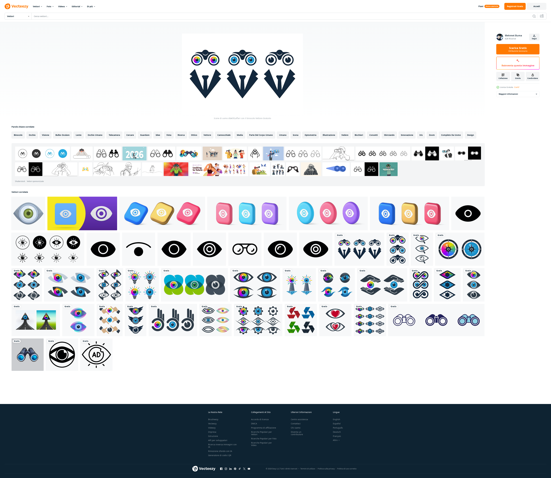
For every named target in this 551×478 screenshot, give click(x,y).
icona (295, 135)
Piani (480, 6)
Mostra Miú (388, 169)
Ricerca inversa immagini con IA (222, 445)
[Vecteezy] (16, 6)
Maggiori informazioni (508, 94)
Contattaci (296, 423)
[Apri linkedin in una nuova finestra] (230, 468)
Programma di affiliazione (263, 427)
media (240, 135)
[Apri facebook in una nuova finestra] (221, 468)
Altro (335, 440)
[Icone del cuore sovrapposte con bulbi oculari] (194, 285)
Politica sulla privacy (326, 468)
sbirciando (389, 135)
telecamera (114, 135)
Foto (49, 6)
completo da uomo (451, 135)
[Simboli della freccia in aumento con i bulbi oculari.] (36, 320)
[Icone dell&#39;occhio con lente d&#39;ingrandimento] (422, 249)
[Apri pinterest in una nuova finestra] (235, 468)
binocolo (18, 135)
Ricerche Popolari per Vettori (261, 433)
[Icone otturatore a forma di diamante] (447, 285)
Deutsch (337, 432)
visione (45, 135)
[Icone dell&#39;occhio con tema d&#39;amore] (335, 320)
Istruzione (213, 436)
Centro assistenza (299, 419)
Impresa (212, 432)
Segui (534, 38)
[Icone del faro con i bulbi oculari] (299, 285)
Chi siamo (295, 427)
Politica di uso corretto (347, 468)
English (336, 419)
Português (338, 427)
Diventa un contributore (297, 433)
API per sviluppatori (217, 440)
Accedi (536, 6)
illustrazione (329, 135)
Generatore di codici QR (219, 455)
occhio (32, 135)
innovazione (407, 135)
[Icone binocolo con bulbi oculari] (398, 249)
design (470, 135)
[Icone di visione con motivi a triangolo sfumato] (301, 320)
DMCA (254, 423)
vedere (344, 135)
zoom (432, 135)
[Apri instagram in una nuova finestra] (226, 468)
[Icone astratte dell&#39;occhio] (27, 285)
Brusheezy (213, 419)
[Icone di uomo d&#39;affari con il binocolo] (359, 249)
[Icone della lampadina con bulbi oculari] (142, 285)
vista (168, 135)
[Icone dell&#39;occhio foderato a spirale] (215, 320)
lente (78, 135)
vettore (207, 135)
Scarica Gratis (517, 49)
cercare (130, 135)
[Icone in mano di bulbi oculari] (382, 285)
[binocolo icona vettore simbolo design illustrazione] (244, 249)
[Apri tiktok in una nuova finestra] (240, 468)
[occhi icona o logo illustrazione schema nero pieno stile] (62, 354)
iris (421, 135)
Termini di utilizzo (307, 468)
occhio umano (95, 135)
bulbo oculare (62, 135)
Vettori (36, 6)
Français (337, 436)
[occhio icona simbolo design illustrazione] (467, 213)
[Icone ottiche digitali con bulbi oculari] (78, 320)
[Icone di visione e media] (135, 320)
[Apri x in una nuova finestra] (244, 468)
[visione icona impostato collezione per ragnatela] (48, 249)
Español (337, 423)
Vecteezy (212, 423)
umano (283, 135)
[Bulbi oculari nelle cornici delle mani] (110, 320)
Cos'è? (516, 87)
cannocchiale (223, 135)
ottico (194, 135)
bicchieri (359, 135)
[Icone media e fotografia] (110, 285)
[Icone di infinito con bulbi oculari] (421, 285)
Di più (90, 6)
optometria (310, 135)
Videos (61, 6)
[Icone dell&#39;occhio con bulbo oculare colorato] (255, 285)
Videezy (212, 427)
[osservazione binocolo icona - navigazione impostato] (436, 320)
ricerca (181, 135)
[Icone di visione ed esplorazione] (459, 249)
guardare (144, 135)
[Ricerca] (534, 16)
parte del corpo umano (261, 135)
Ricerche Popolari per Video (261, 444)
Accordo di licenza (260, 419)
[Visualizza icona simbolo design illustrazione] (138, 249)
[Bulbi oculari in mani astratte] (173, 320)
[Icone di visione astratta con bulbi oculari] (69, 285)
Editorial (76, 6)
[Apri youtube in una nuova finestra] (249, 468)
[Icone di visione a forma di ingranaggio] (258, 320)
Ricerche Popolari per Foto (263, 438)
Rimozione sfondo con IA (220, 451)
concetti (373, 135)
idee (158, 135)
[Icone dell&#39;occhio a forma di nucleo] (336, 285)
